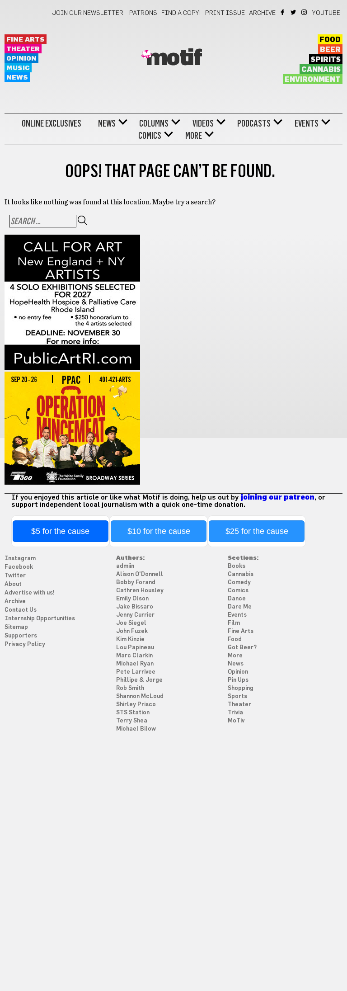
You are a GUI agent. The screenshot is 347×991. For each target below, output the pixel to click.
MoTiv (236, 721)
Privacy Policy (25, 644)
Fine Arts (25, 39)
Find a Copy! (181, 13)
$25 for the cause (256, 531)
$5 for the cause (60, 531)
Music (18, 68)
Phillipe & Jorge (139, 680)
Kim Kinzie (130, 639)
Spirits (326, 59)
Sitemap (16, 627)
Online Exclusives (51, 123)
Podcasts (254, 123)
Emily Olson (132, 599)
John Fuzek (132, 631)
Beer (330, 49)
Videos (203, 123)
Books (236, 566)
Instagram (304, 12)
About (13, 584)
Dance (237, 599)
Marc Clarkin (134, 656)
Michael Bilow (136, 729)
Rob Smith (130, 688)
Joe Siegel (131, 623)
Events (307, 123)
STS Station (133, 713)
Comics (149, 135)
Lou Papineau (135, 648)
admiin (125, 566)
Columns (154, 123)
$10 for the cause (158, 531)
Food (330, 39)
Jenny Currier (135, 615)
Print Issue (225, 13)
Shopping (240, 688)
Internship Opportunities (40, 619)
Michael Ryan (135, 664)
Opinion (21, 58)
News (17, 77)
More (193, 135)
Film (234, 623)
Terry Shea (131, 721)
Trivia (235, 713)
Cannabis (321, 69)
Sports (237, 696)
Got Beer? (242, 648)
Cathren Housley (140, 591)
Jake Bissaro (134, 607)
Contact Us (21, 610)
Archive (262, 13)
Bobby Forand (135, 582)
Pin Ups (238, 680)
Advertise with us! (30, 593)
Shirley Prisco (136, 705)
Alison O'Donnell (139, 574)
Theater (23, 49)
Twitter (294, 12)
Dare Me (240, 607)
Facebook (283, 12)
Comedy (239, 582)
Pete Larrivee (135, 672)
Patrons (143, 13)
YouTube (326, 13)
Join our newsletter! (88, 13)
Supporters (21, 636)
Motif (174, 58)
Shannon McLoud (140, 696)
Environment (313, 79)
